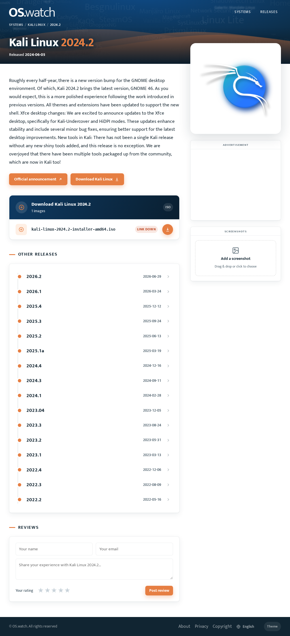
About (184, 626)
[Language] (247, 626)
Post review (159, 590)
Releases (269, 12)
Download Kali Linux (94, 179)
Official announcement (35, 179)
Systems (242, 12)
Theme (272, 626)
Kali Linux (36, 25)
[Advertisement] (236, 184)
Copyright (222, 626)
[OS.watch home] (32, 12)
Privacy (201, 626)
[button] (235, 258)
